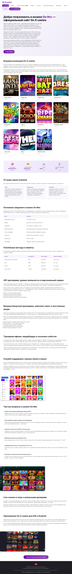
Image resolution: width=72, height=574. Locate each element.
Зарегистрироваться (14, 8)
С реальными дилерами (48, 5)
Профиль (5, 8)
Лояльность (5, 5)
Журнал (65, 5)
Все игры (39, 5)
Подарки (12, 5)
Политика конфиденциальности (29, 572)
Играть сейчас (9, 51)
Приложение (58, 5)
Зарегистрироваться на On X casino (36, 557)
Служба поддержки (22, 5)
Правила (38, 572)
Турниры (32, 5)
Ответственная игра (45, 572)
